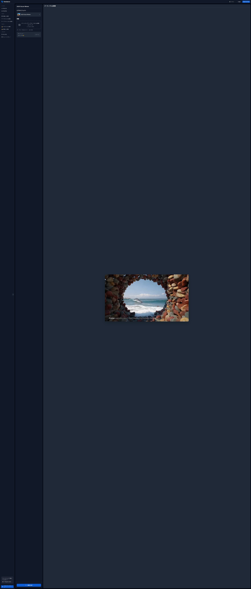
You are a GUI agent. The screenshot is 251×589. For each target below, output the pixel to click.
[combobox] (232, 2)
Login (239, 1)
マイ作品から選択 (30, 26)
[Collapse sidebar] (13, 294)
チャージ (37, 34)
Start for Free (246, 1)
